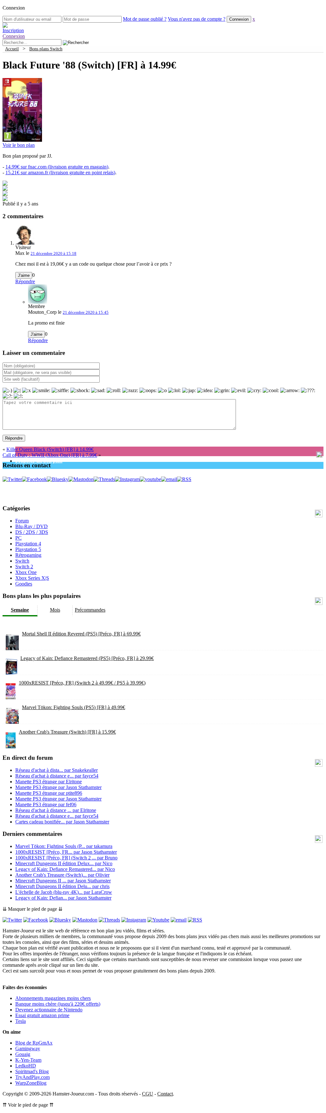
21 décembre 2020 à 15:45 (86, 312)
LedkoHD (25, 1065)
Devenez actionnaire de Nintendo (48, 1009)
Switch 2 (24, 566)
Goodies (23, 583)
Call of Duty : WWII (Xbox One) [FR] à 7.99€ (50, 455)
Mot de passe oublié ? (145, 19)
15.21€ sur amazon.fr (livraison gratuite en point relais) (60, 172)
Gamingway (27, 1048)
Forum (22, 520)
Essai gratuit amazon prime (42, 1015)
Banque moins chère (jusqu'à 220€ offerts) (57, 1004)
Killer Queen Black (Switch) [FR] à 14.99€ (50, 449)
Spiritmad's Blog (32, 1071)
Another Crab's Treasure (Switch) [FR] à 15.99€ (67, 732)
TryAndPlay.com (32, 1077)
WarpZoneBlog (30, 1083)
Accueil (12, 48)
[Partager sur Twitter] (5, 189)
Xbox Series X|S (32, 578)
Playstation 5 (28, 549)
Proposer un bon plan (38, 460)
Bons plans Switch (45, 48)
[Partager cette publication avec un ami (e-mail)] (5, 199)
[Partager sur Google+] (5, 194)
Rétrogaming (28, 555)
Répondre (25, 281)
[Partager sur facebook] (5, 184)
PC (18, 538)
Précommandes (90, 610)
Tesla (20, 1021)
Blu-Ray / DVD (31, 526)
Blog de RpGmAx (34, 1042)
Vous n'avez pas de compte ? (196, 19)
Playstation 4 (28, 543)
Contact (165, 1093)
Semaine (20, 610)
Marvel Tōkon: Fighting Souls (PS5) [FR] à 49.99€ (73, 707)
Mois (55, 610)
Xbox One (26, 572)
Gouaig (22, 1054)
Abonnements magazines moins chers (53, 998)
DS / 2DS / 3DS (31, 532)
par (56, 770)
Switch (22, 561)
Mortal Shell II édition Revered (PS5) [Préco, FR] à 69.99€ (81, 633)
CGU (147, 1093)
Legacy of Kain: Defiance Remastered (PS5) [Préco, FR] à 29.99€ (87, 658)
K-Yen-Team (28, 1060)
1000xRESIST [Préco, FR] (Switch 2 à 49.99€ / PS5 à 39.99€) (82, 683)
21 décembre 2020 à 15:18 (53, 253)
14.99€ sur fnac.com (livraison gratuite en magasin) (56, 166)
